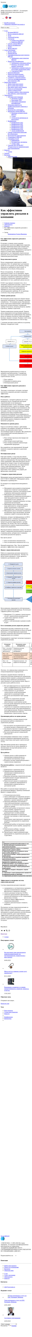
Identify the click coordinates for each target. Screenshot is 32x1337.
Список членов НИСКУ (15, 43)
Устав (9, 35)
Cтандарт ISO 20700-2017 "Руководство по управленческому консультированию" (18, 146)
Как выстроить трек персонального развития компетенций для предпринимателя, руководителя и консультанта (15, 955)
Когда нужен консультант (15, 85)
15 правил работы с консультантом (18, 92)
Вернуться (4, 934)
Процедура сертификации (16, 61)
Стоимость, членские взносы (16, 77)
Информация (15, 140)
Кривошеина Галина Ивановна (17, 234)
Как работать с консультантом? (17, 93)
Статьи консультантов (11, 1012)
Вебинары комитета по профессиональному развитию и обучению (18, 106)
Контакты (7, 155)
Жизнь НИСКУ (12, 48)
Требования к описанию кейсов (21, 63)
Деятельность (8, 95)
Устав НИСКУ (5, 1236)
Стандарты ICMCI (16, 71)
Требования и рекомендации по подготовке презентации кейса (21, 68)
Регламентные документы (19, 142)
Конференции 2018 (17, 129)
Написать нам (5, 1003)
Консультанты (8, 1010)
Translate (13, 1326)
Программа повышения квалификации (18, 102)
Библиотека (7, 1018)
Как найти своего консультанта (17, 87)
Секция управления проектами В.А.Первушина (17, 133)
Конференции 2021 (17, 124)
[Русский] (10, 18)
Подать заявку (12, 51)
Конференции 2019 (17, 127)
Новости (7, 150)
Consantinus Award (13, 139)
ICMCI (10, 47)
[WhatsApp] (9, 930)
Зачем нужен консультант (15, 84)
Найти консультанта (10, 82)
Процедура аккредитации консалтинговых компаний (16, 75)
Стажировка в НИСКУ (15, 137)
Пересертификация (13, 72)
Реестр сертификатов (14, 45)
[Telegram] (4, 930)
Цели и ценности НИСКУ (16, 34)
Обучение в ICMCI (17, 98)
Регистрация (11, 23)
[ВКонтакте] (2, 930)
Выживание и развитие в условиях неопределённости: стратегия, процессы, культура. (16, 988)
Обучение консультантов (15, 97)
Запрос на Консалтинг (14, 90)
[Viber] (7, 930)
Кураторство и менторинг (16, 110)
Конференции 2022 (17, 122)
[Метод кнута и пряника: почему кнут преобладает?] (11, 968)
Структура (11, 39)
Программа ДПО (16, 100)
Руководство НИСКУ (17, 40)
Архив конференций (17, 130)
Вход (5, 23)
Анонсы (6, 153)
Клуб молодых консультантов (17, 135)
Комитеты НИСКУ (17, 42)
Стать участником (9, 50)
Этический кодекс (13, 37)
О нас (6, 31)
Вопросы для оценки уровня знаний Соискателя (20, 65)
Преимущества (12, 53)
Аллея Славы (15, 143)
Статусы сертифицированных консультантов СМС (17, 79)
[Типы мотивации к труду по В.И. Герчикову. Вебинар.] (18, 1297)
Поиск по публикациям (15, 89)
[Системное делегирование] (11, 1315)
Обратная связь (9, 24)
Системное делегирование (12, 1318)
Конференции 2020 (17, 126)
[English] (6, 18)
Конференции (12, 121)
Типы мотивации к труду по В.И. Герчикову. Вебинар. (14, 1301)
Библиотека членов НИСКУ (16, 111)
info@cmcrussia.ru (19, 24)
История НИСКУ (13, 32)
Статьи (13, 116)
